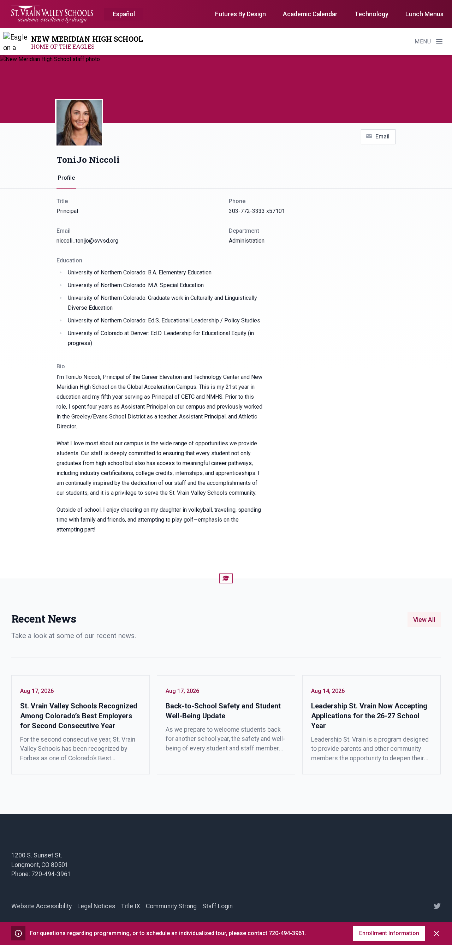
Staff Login (217, 906)
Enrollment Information (389, 933)
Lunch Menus (424, 14)
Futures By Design (240, 14)
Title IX (130, 906)
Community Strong (171, 906)
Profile (66, 177)
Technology (371, 14)
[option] (123, 14)
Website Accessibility (41, 906)
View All (424, 619)
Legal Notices (96, 906)
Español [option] (124, 14)
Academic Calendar (310, 14)
